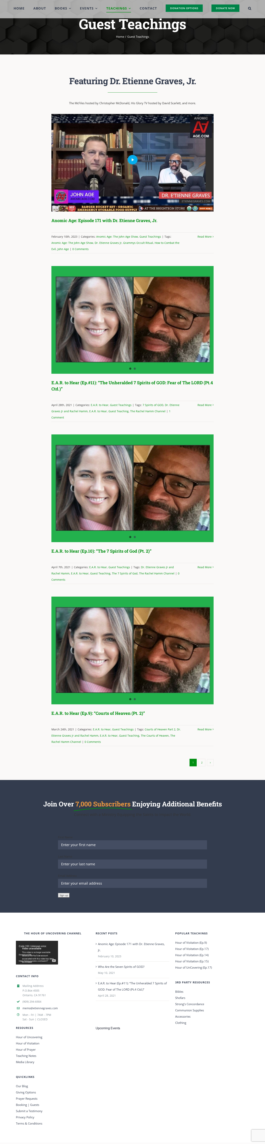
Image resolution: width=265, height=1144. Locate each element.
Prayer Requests (26, 1098)
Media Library (25, 1062)
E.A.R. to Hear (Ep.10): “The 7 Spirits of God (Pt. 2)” (101, 551)
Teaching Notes (26, 1056)
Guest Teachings (150, 236)
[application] (37, 953)
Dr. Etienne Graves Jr (108, 243)
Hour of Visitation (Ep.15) (192, 961)
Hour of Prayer (26, 1049)
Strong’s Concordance (189, 1004)
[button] (240, 8)
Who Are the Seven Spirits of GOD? (121, 967)
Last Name (65, 856)
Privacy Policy (25, 1117)
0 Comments (80, 249)
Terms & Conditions (29, 1123)
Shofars (180, 998)
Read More (204, 236)
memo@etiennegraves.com (40, 1008)
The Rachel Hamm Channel (147, 411)
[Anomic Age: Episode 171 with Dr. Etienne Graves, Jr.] (132, 163)
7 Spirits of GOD (153, 405)
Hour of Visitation (27, 1043)
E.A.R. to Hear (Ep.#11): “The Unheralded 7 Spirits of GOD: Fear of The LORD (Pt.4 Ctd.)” (132, 986)
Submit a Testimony (29, 1111)
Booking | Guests (27, 1105)
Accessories (183, 1016)
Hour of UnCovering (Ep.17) (193, 967)
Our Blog (22, 1086)
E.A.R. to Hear (99, 405)
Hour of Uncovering (29, 1037)
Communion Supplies (189, 1010)
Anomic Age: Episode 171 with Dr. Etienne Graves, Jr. (126, 162)
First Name (65, 837)
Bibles (179, 991)
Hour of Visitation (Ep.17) (192, 949)
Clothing (180, 1023)
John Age (63, 249)
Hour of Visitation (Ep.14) (192, 955)
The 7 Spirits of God (125, 573)
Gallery (138, 162)
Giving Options (26, 1092)
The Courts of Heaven (155, 735)
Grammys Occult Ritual (138, 243)
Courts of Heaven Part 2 (160, 729)
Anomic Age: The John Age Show (117, 236)
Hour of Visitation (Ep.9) (191, 942)
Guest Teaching (118, 411)
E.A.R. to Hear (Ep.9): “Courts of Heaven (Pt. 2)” (98, 713)
